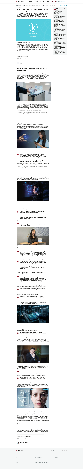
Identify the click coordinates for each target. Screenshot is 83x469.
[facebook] (57, 450)
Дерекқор (33, 5)
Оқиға (17, 455)
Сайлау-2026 (51, 5)
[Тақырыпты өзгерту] (52, 1)
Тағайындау (23, 5)
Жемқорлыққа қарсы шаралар (40, 460)
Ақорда (19, 5)
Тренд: (17, 5)
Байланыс (56, 457)
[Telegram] (23, 58)
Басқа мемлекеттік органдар (23, 56)
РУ (58, 1)
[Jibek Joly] (62, 5)
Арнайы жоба (37, 5)
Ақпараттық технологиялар (22, 434)
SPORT (48, 1)
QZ (56, 1)
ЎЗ (64, 1)
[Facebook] (25, 58)
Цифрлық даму (20, 436)
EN (59, 1)
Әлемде (17, 462)
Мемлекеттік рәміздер (39, 459)
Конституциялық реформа (44, 5)
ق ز (62, 1)
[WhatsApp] (20, 58)
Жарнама (56, 459)
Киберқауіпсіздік (28, 436)
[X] (28, 58)
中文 (61, 1)
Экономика (17, 460)
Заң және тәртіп (28, 5)
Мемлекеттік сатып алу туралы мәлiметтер (42, 462)
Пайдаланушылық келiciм (39, 455)
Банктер (42, 434)
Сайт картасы (57, 455)
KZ (55, 1)
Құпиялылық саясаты (38, 457)
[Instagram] (18, 58)
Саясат (17, 457)
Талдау (44, 1)
